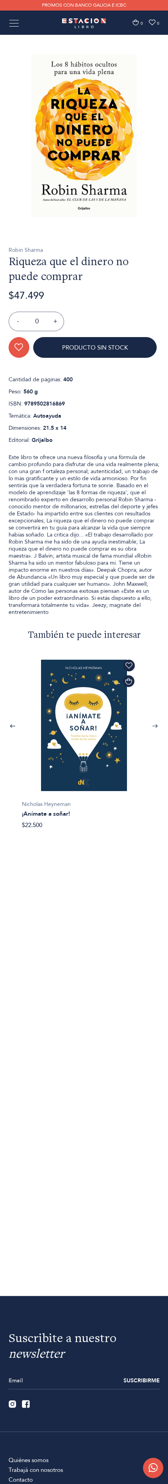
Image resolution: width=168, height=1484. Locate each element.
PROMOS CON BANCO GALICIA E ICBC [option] (84, 5)
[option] (84, 135)
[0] (135, 22)
